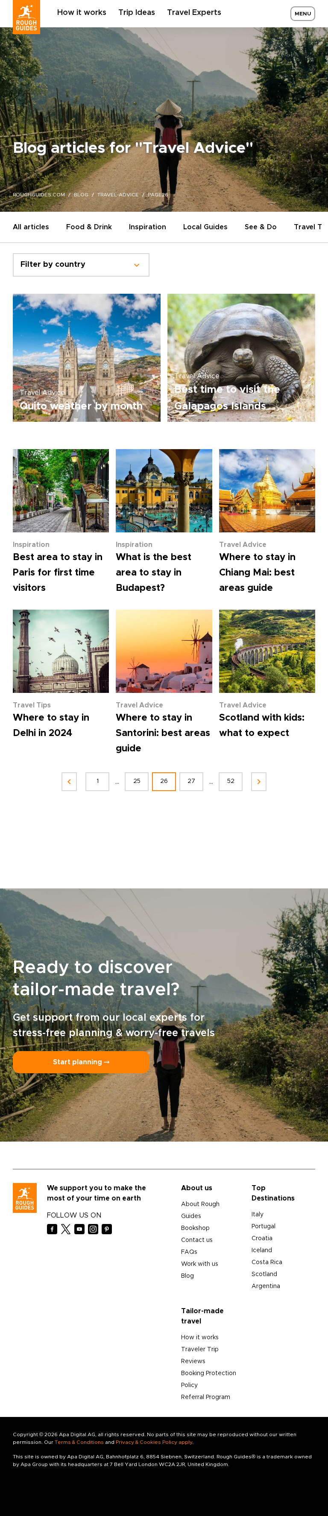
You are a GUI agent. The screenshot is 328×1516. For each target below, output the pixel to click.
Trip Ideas (136, 13)
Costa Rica (267, 1262)
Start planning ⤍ (81, 1062)
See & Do (261, 227)
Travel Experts (194, 13)
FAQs (189, 1252)
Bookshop (195, 1228)
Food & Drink (89, 227)
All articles (31, 227)
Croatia (262, 1238)
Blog (187, 1276)
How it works (81, 13)
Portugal (263, 1227)
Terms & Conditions (79, 1442)
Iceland (262, 1250)
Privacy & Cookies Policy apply (154, 1442)
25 (137, 781)
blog (81, 194)
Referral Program (205, 1397)
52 (230, 781)
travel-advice (118, 194)
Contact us (197, 1240)
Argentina (266, 1286)
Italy (258, 1215)
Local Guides (205, 227)
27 (191, 781)
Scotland (264, 1274)
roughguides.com (39, 194)
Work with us (199, 1264)
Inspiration (147, 227)
